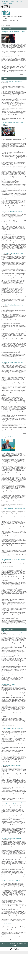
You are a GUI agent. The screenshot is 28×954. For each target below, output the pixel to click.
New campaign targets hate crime (11, 765)
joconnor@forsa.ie (5, 679)
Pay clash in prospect (7, 436)
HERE (20, 391)
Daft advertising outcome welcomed (12, 728)
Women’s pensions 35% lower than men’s (13, 508)
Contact (10, 3)
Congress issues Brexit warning (10, 880)
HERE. (12, 71)
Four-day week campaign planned (11, 803)
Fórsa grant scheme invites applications (13, 31)
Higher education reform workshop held (13, 253)
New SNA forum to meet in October (11, 211)
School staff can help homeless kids (12, 305)
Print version (19, 1)
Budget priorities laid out (8, 684)
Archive (12, 1)
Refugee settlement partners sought (12, 632)
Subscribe (3, 3)
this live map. (4, 388)
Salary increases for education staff (11, 81)
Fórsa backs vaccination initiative (11, 838)
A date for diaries (6, 924)
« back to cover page (5, 25)
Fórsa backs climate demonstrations (12, 362)
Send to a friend (5, 1)
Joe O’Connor (8, 429)
